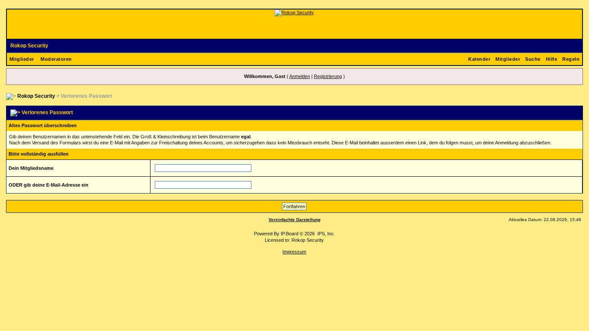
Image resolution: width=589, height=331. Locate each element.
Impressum (294, 251)
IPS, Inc (325, 233)
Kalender (479, 59)
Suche (533, 59)
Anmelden (299, 76)
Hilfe (552, 59)
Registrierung (328, 76)
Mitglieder (21, 59)
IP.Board (289, 233)
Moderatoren (56, 59)
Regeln (571, 59)
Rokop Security (29, 46)
